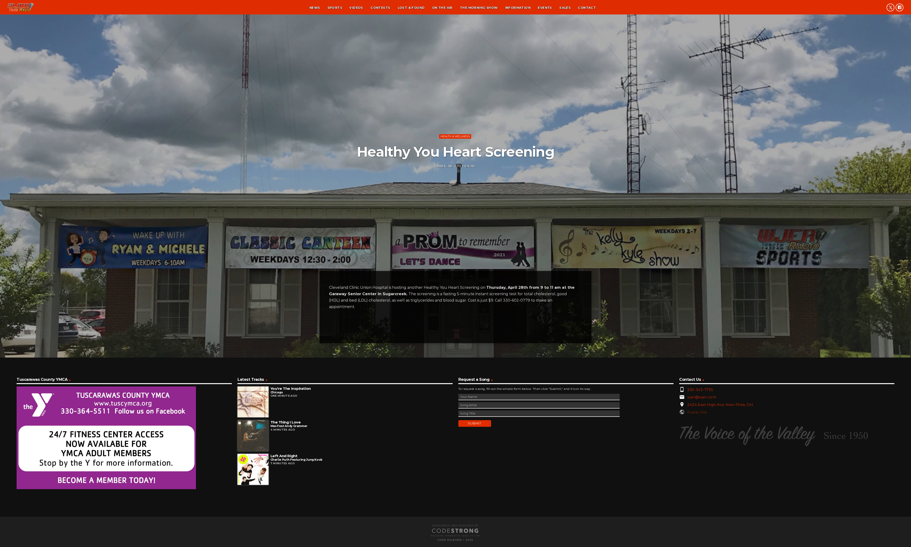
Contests (380, 7)
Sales (565, 7)
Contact (587, 7)
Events (545, 7)
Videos (356, 7)
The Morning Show (478, 7)
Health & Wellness (455, 136)
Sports (334, 7)
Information (517, 7)
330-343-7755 (700, 389)
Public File (697, 412)
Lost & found (411, 7)
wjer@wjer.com (701, 397)
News (314, 7)
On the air (442, 7)
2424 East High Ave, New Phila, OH (720, 404)
